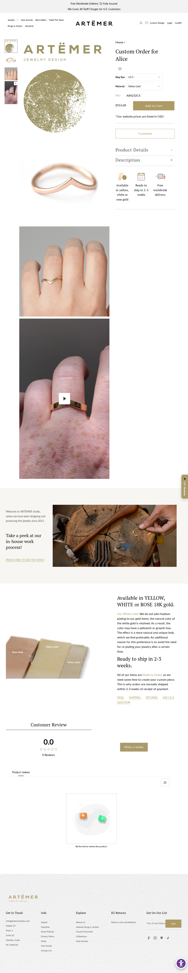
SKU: (118, 95)
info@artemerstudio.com (18, 921)
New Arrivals (27, 20)
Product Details (131, 150)
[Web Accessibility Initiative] (181, 963)
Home (119, 42)
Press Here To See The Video (25, 560)
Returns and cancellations (123, 922)
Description (127, 160)
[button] (119, 68)
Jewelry (11, 20)
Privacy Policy (47, 936)
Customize (145, 133)
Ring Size (120, 77)
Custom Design (157, 22)
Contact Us (46, 950)
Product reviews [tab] (21, 772)
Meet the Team (56, 20)
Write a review (133, 747)
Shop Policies (47, 931)
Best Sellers (40, 20)
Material (119, 86)
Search (44, 922)
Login (169, 22)
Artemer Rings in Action (87, 927)
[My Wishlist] (146, 22)
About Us (80, 922)
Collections (81, 936)
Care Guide (46, 945)
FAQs (120, 697)
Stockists (29, 26)
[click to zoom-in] (64, 86)
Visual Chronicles (84, 931)
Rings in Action (15, 26)
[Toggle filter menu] (165, 783)
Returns (152, 697)
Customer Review (49, 725)
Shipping (135, 697)
